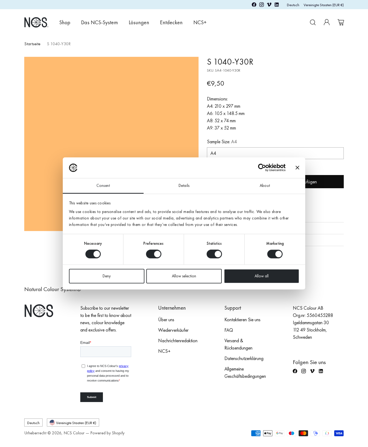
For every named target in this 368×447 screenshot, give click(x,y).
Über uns (166, 319)
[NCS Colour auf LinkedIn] (276, 5)
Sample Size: (222, 141)
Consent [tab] (103, 185)
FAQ (228, 330)
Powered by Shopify (107, 433)
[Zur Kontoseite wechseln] (327, 22)
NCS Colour (74, 433)
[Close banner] (297, 168)
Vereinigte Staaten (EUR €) (324, 4)
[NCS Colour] (36, 22)
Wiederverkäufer (173, 330)
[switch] (153, 254)
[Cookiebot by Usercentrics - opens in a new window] (262, 168)
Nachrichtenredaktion (177, 340)
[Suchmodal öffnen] (313, 22)
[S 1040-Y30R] (111, 144)
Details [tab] (184, 185)
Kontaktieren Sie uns (242, 319)
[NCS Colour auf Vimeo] (269, 5)
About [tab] (265, 185)
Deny (107, 276)
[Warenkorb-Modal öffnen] (341, 22)
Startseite (32, 44)
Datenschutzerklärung (243, 358)
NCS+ (164, 351)
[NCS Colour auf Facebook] (254, 5)
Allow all (262, 276)
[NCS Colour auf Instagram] (261, 5)
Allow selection (184, 276)
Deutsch (293, 4)
